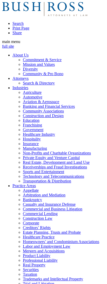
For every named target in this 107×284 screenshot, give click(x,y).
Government (33, 129)
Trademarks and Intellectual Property (53, 279)
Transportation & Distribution (47, 181)
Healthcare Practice (39, 237)
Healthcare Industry (39, 134)
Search (18, 23)
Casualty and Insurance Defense (49, 204)
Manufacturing (35, 148)
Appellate (31, 190)
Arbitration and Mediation (44, 195)
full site (8, 46)
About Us (20, 55)
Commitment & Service (42, 60)
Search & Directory (39, 83)
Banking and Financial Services (49, 106)
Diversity (30, 69)
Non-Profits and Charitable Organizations (57, 153)
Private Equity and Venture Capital (51, 157)
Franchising (32, 125)
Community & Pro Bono (43, 74)
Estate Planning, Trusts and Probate (52, 232)
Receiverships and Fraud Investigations (55, 167)
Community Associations (43, 111)
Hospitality (32, 139)
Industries (20, 88)
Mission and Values (39, 64)
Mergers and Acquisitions (44, 251)
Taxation (30, 274)
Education (31, 120)
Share (17, 33)
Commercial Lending (40, 213)
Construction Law (37, 218)
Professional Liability (40, 260)
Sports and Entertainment (43, 171)
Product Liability (36, 255)
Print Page (20, 28)
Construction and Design (43, 115)
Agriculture (32, 92)
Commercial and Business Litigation (52, 209)
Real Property (34, 265)
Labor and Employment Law (46, 246)
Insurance (31, 143)
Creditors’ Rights (37, 227)
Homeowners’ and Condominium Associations (61, 241)
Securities (31, 269)
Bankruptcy (32, 199)
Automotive (32, 97)
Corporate (31, 223)
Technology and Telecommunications (53, 176)
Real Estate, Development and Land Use (56, 162)
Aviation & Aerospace (41, 102)
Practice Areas (24, 185)
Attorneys (20, 78)
